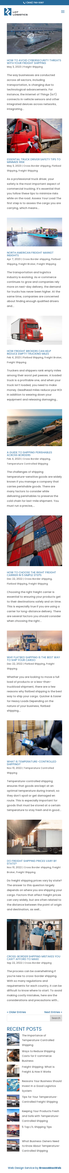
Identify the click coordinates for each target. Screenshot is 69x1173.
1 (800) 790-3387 (34, 2)
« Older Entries (16, 1012)
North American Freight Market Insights (30, 254)
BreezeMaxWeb (50, 1168)
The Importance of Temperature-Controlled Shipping (38, 1040)
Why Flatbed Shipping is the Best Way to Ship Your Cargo (33, 658)
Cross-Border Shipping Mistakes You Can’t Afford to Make (33, 957)
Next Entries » (53, 1012)
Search (56, 1018)
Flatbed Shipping (33, 357)
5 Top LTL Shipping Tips (37, 1127)
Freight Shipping (33, 66)
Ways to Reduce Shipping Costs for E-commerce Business (38, 1056)
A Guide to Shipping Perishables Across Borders (29, 453)
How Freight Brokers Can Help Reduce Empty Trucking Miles (29, 352)
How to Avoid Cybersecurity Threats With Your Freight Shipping (34, 61)
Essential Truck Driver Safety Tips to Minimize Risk (34, 160)
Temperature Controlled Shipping (27, 463)
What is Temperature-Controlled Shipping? (31, 763)
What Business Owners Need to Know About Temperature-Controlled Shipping (41, 1146)
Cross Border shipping (37, 165)
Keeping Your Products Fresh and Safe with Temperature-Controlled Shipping (40, 1116)
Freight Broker (27, 264)
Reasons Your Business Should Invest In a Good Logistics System (42, 1086)
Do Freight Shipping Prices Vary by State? (32, 862)
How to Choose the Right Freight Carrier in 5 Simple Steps (31, 573)
